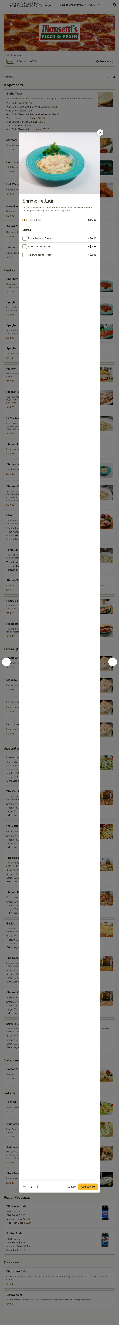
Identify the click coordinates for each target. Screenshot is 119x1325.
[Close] (100, 132)
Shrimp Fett (34, 220)
